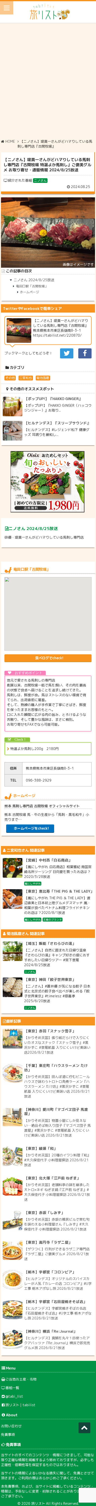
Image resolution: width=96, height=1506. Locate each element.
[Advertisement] (48, 80)
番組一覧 (12, 1387)
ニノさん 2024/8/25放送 (34, 280)
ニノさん (40, 180)
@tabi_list (14, 1396)
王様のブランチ (52, 919)
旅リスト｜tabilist (20, 1405)
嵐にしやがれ (33, 883)
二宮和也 (25, 378)
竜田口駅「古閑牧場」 (32, 286)
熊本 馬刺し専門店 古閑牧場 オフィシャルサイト (42, 806)
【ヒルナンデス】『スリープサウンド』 (57, 423)
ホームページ (29, 292)
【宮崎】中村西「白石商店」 (48, 860)
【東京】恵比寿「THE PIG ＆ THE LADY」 (59, 891)
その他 (10, 378)
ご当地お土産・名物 (20, 1379)
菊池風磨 (42, 378)
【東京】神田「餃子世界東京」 (50, 979)
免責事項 (8, 1434)
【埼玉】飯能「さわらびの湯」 (50, 943)
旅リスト (38, 1503)
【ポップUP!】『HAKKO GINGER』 (53, 398)
